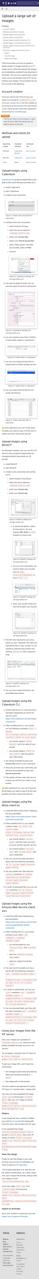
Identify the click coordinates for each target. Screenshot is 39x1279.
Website (5, 1239)
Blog (4, 1242)
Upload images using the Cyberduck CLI (16, 40)
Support (5, 1244)
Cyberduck (18, 151)
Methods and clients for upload (13, 32)
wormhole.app (20, 112)
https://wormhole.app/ (20, 119)
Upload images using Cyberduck (14, 35)
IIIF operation (21, 1165)
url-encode (16, 1121)
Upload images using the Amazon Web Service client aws (19, 47)
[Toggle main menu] (38, 3)
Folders (7, 53)
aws (27, 151)
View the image (9, 56)
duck (34, 151)
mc (31, 151)
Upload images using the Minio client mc (17, 43)
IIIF (33, 66)
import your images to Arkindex (15, 1216)
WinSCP (17, 153)
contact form (15, 103)
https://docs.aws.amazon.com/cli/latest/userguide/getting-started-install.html (21, 925)
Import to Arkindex (10, 59)
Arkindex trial (7, 1252)
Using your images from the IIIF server (16, 50)
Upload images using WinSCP (13, 38)
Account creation (9, 29)
